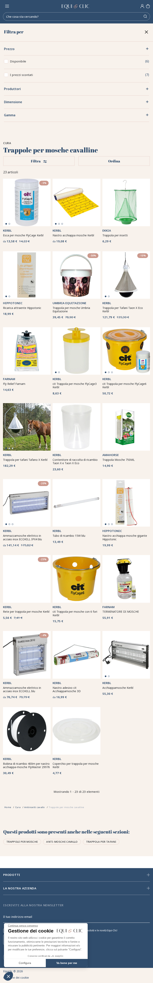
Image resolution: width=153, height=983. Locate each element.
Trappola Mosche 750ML (118, 459)
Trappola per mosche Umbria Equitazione (71, 309)
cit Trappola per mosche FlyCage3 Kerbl (75, 385)
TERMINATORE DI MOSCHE (120, 611)
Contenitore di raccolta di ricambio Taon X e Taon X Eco (75, 461)
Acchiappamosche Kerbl (117, 687)
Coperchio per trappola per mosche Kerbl (76, 765)
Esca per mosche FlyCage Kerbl (23, 235)
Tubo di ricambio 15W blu (69, 535)
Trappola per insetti (115, 235)
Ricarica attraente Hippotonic (22, 308)
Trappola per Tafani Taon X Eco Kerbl (122, 309)
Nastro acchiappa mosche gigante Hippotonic (124, 537)
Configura (25, 963)
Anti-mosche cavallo (61, 841)
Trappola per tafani (101, 841)
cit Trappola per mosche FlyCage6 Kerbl (124, 385)
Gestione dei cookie (16, 977)
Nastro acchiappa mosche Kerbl (73, 235)
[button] (8, 976)
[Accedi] (142, 6)
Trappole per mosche (22, 841)
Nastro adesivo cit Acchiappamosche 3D (67, 689)
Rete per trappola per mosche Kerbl (26, 611)
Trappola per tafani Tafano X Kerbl (25, 459)
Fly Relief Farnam (14, 383)
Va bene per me (66, 963)
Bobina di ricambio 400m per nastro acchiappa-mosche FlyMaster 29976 (26, 765)
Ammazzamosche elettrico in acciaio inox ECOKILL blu (22, 689)
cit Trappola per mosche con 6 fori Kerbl (75, 613)
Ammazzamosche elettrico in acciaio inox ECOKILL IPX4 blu (22, 537)
